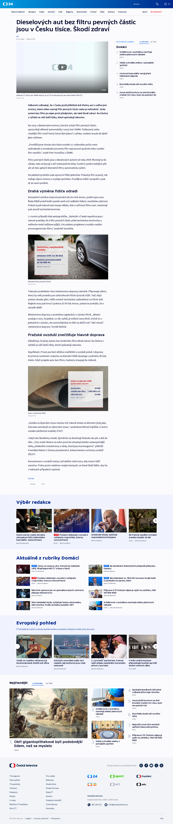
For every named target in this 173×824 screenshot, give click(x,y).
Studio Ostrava (52, 788)
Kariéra (49, 796)
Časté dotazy (51, 804)
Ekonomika (82, 11)
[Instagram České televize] (141, 765)
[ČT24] (8, 4)
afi (17, 36)
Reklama (50, 780)
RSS (162, 818)
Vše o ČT (13, 808)
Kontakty (50, 808)
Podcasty (122, 11)
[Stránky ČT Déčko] (92, 784)
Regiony (69, 11)
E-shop (12, 800)
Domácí (51, 11)
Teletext (13, 788)
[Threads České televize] (161, 765)
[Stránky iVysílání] (144, 776)
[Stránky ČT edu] (141, 784)
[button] (62, 67)
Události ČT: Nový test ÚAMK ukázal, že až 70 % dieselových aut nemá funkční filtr (48, 95)
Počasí (93, 11)
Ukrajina (32, 11)
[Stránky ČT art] (115, 784)
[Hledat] (157, 4)
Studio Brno (51, 784)
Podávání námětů (53, 800)
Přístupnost (55, 818)
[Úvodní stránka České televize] (23, 765)
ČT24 (43, 484)
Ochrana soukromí (41, 818)
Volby (41, 11)
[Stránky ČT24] (92, 776)
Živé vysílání (14, 780)
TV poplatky (14, 784)
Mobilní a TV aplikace (18, 804)
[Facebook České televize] (146, 765)
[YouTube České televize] (151, 765)
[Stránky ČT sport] (117, 776)
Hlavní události (18, 11)
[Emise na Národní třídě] (68, 388)
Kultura (111, 11)
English (28, 818)
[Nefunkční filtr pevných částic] (68, 257)
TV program (14, 776)
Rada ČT (49, 792)
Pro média (50, 776)
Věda (102, 11)
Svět (60, 11)
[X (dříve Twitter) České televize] (156, 765)
